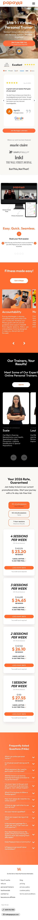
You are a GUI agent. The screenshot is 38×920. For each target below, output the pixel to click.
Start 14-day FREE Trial (19, 43)
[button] (34, 4)
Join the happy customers (19, 131)
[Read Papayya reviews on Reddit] (5, 70)
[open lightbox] (19, 99)
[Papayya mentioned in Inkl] (19, 157)
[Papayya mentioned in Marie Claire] (19, 145)
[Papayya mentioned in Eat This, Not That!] (19, 169)
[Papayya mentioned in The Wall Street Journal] (19, 162)
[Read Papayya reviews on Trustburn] (32, 70)
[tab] (19, 505)
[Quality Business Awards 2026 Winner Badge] (19, 50)
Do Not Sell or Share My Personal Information (20, 873)
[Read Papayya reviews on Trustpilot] (10, 70)
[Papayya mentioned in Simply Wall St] (19, 152)
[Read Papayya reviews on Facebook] (22, 70)
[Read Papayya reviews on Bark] (27, 70)
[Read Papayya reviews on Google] (16, 70)
